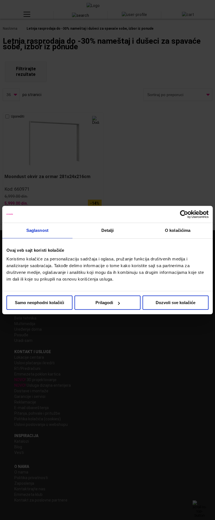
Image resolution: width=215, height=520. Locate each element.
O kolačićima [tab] (177, 230)
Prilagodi (104, 302)
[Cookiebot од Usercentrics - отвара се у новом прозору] (184, 214)
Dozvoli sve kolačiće (175, 302)
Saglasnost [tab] (37, 230)
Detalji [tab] (107, 230)
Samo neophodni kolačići (39, 302)
